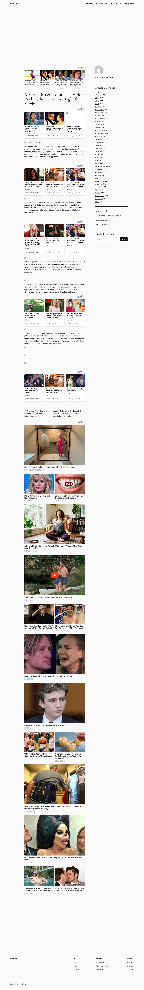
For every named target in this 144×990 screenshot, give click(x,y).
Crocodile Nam (99, 110)
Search (123, 239)
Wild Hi (97, 202)
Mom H (97, 163)
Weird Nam (98, 199)
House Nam (98, 136)
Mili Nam (97, 154)
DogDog (97, 121)
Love (96, 145)
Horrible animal (99, 133)
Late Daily (14, 3)
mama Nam (98, 151)
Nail (96, 172)
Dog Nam (98, 119)
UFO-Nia (97, 193)
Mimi (96, 160)
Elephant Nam (99, 124)
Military (97, 157)
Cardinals (98, 107)
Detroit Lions (99, 113)
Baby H (97, 101)
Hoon (39, 142)
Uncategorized (99, 196)
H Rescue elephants (101, 130)
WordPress (23, 984)
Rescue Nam (99, 184)
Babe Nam (98, 95)
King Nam (98, 139)
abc (96, 92)
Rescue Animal (99, 181)
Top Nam (98, 190)
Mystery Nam (99, 169)
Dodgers (97, 115)
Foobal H (97, 127)
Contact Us (88, 3)
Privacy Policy (101, 3)
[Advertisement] (72, 22)
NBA (96, 178)
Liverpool (98, 142)
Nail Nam (98, 175)
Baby (96, 98)
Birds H (97, 104)
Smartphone (99, 187)
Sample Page (128, 3)
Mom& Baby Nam (100, 166)
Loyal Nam (98, 148)
